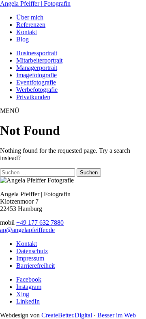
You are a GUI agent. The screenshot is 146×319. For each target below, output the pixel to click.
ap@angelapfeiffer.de (27, 229)
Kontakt (26, 243)
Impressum (30, 258)
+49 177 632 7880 (40, 222)
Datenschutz (32, 250)
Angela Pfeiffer (35, 3)
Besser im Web (116, 315)
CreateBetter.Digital (66, 315)
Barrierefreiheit (35, 265)
